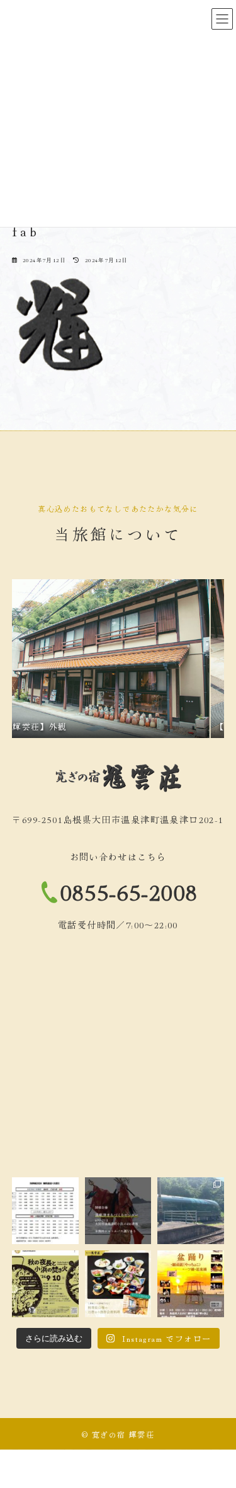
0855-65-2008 (129, 891)
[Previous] (38, 658)
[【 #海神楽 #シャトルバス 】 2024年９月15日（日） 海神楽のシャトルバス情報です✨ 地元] (45, 1210)
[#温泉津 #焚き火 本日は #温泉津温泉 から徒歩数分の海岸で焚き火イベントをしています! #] (45, 1283)
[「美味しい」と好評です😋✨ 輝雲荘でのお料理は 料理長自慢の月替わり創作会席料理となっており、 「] (118, 1283)
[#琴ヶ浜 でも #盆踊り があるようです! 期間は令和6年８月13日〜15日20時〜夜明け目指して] (190, 1283)
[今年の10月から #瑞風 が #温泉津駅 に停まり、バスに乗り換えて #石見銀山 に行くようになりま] (190, 1210)
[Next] (197, 658)
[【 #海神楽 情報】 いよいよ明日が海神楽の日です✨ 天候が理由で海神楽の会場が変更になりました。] (118, 1210)
